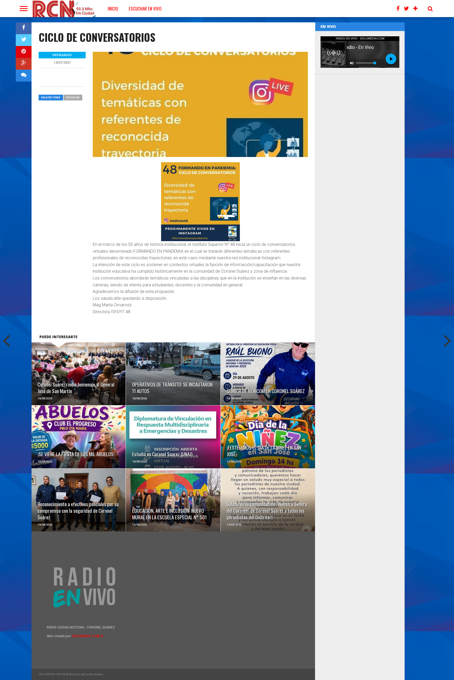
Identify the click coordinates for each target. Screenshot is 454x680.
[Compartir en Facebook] (24, 28)
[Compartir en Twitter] (24, 40)
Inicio (113, 8)
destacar (73, 97)
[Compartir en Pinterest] (24, 52)
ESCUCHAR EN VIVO (145, 8)
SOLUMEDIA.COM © (88, 636)
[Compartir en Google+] (24, 64)
